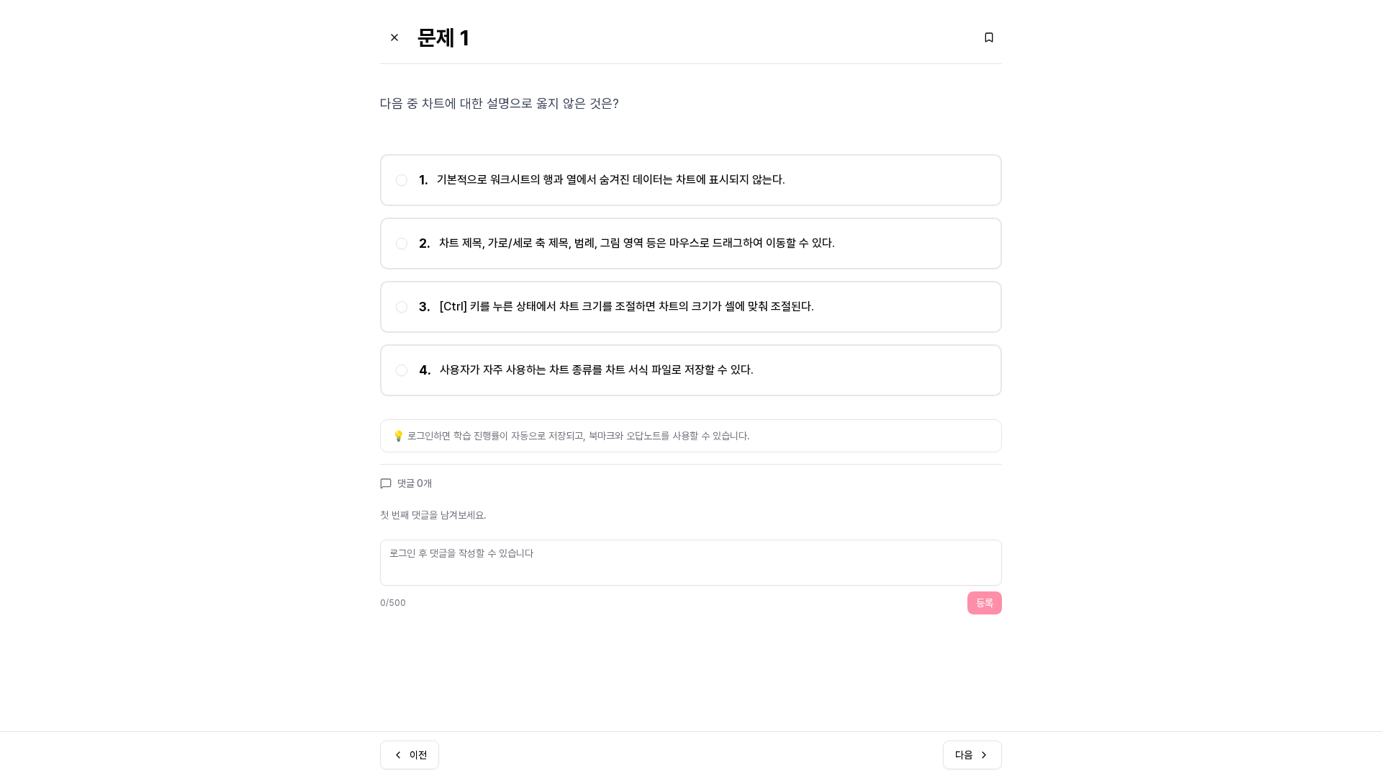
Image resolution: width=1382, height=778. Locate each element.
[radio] (401, 180)
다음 (963, 755)
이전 (418, 755)
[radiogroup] (691, 275)
